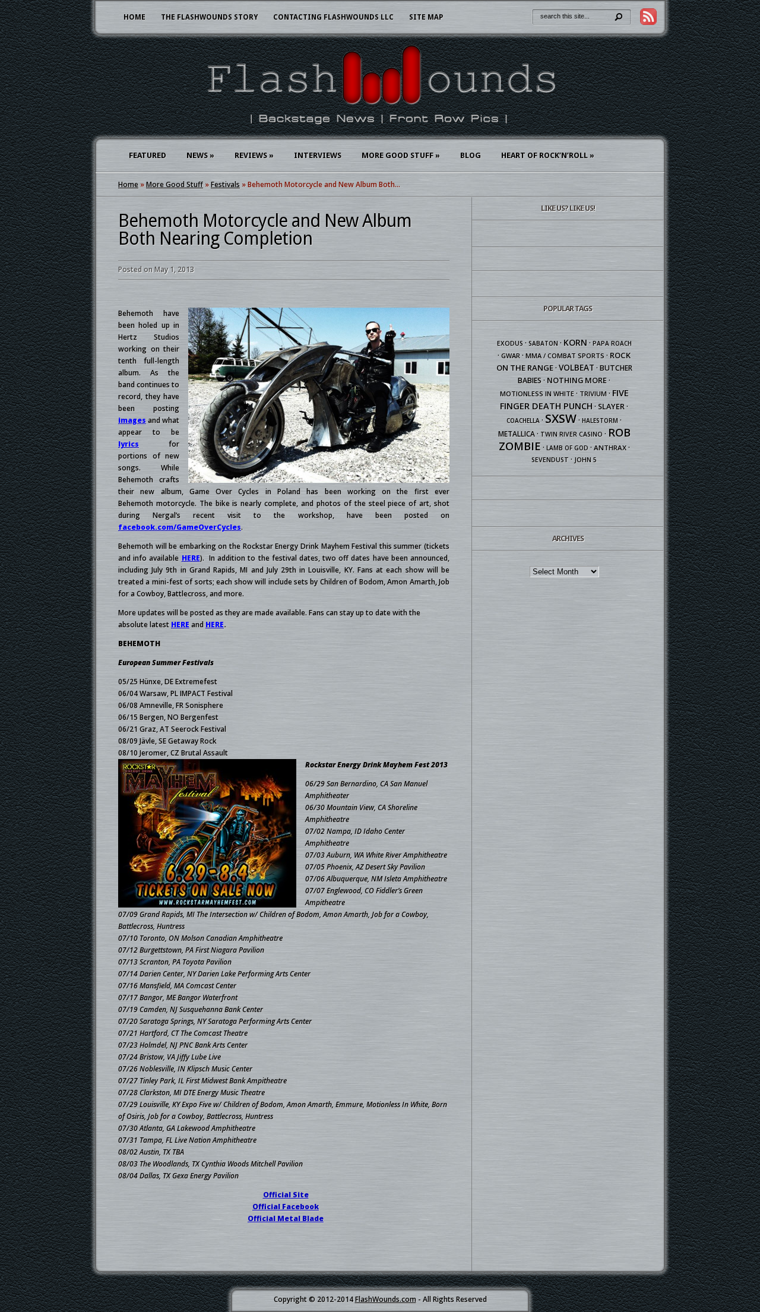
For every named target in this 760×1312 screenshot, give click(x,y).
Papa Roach (612, 343)
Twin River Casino (571, 434)
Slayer (611, 406)
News (200, 155)
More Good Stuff (401, 155)
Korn (575, 342)
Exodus (510, 343)
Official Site (286, 1195)
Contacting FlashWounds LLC (333, 17)
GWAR (510, 355)
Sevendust (550, 460)
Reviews (254, 155)
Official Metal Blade (286, 1218)
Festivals (225, 184)
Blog (470, 155)
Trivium (593, 393)
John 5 (585, 460)
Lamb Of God (567, 448)
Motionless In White (537, 393)
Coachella (523, 420)
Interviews (317, 155)
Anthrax (610, 447)
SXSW (561, 418)
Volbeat (576, 367)
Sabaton (543, 343)
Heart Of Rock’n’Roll (547, 155)
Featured (147, 155)
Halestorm (600, 420)
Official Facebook (285, 1207)
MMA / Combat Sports (564, 355)
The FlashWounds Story (209, 17)
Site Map (426, 17)
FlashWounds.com (385, 1299)
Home (134, 17)
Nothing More (577, 380)
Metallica (516, 433)
